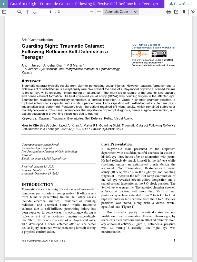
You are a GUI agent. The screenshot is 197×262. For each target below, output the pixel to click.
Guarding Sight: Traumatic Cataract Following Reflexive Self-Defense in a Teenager (84, 3)
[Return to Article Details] (4, 4)
